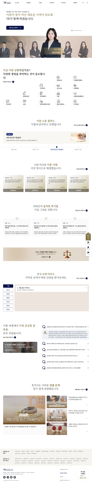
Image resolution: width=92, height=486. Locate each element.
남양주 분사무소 (59, 458)
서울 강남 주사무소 (18, 458)
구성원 (40, 2)
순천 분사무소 (43, 460)
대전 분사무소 (72, 458)
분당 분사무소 (30, 460)
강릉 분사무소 (26, 458)
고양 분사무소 (32, 458)
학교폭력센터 (33, 453)
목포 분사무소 (85, 458)
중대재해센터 (80, 451)
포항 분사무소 (69, 463)
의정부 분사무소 (76, 460)
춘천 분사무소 (56, 463)
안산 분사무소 (50, 460)
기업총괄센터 (37, 451)
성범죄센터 (23, 453)
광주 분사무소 (39, 458)
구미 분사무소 (45, 458)
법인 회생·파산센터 (45, 451)
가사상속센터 (52, 451)
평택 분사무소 (63, 463)
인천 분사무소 (83, 460)
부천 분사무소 (24, 460)
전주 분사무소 (17, 463)
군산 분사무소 (52, 458)
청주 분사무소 (50, 463)
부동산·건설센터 (64, 451)
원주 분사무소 (69, 460)
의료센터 (75, 451)
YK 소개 (17, 2)
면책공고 (61, 476)
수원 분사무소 (37, 460)
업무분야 (28, 2)
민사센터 (70, 451)
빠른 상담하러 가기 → (10, 350)
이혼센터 (27, 451)
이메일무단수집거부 (64, 469)
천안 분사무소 (43, 463)
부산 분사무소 (17, 460)
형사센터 (23, 451)
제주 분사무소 (24, 463)
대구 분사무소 (65, 458)
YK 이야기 (52, 2)
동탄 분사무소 (78, 458)
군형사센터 (58, 451)
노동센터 (32, 451)
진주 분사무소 (30, 463)
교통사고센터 (17, 453)
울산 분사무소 (63, 460)
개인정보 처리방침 (63, 473)
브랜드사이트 (17, 451)
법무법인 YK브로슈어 (64, 480)
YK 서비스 (63, 2)
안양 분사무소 (56, 460)
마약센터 (28, 453)
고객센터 (75, 2)
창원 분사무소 (37, 463)
